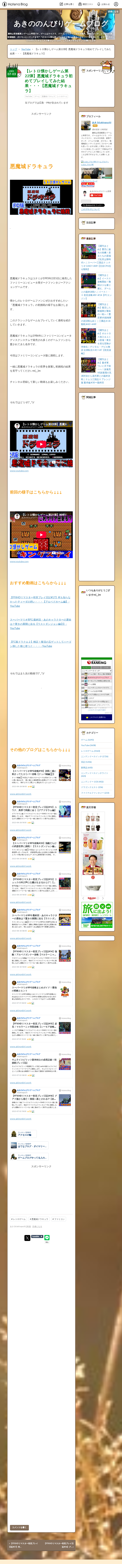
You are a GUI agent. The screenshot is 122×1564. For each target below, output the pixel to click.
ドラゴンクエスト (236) (92, 787)
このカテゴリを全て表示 (97, 710)
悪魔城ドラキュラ (48, 96)
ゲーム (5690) (87, 740)
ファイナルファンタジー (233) (95, 793)
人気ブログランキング (89, 181)
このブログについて (90, 209)
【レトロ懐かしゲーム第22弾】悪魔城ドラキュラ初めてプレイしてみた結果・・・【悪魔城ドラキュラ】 (49, 81)
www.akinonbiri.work (20, 794)
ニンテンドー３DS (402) (92, 782)
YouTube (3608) (88, 745)
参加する (108, 713)
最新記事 (91, 238)
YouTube (28, 96)
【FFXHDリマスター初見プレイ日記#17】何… (23, 1545)
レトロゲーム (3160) (90, 751)
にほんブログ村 (87, 164)
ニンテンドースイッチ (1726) (94, 756)
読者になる (113, 11)
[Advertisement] (41, 137)
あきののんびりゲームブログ (61, 23)
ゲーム (37, 96)
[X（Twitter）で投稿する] (27, 1238)
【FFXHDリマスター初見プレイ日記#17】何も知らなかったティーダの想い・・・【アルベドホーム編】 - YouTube (40, 601)
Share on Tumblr (37, 1236)
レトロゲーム (62, 96)
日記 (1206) (86, 762)
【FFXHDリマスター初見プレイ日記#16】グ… (59, 1545)
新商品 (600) (87, 767)
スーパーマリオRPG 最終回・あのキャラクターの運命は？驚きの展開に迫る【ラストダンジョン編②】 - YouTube (40, 624)
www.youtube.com (19, 470)
